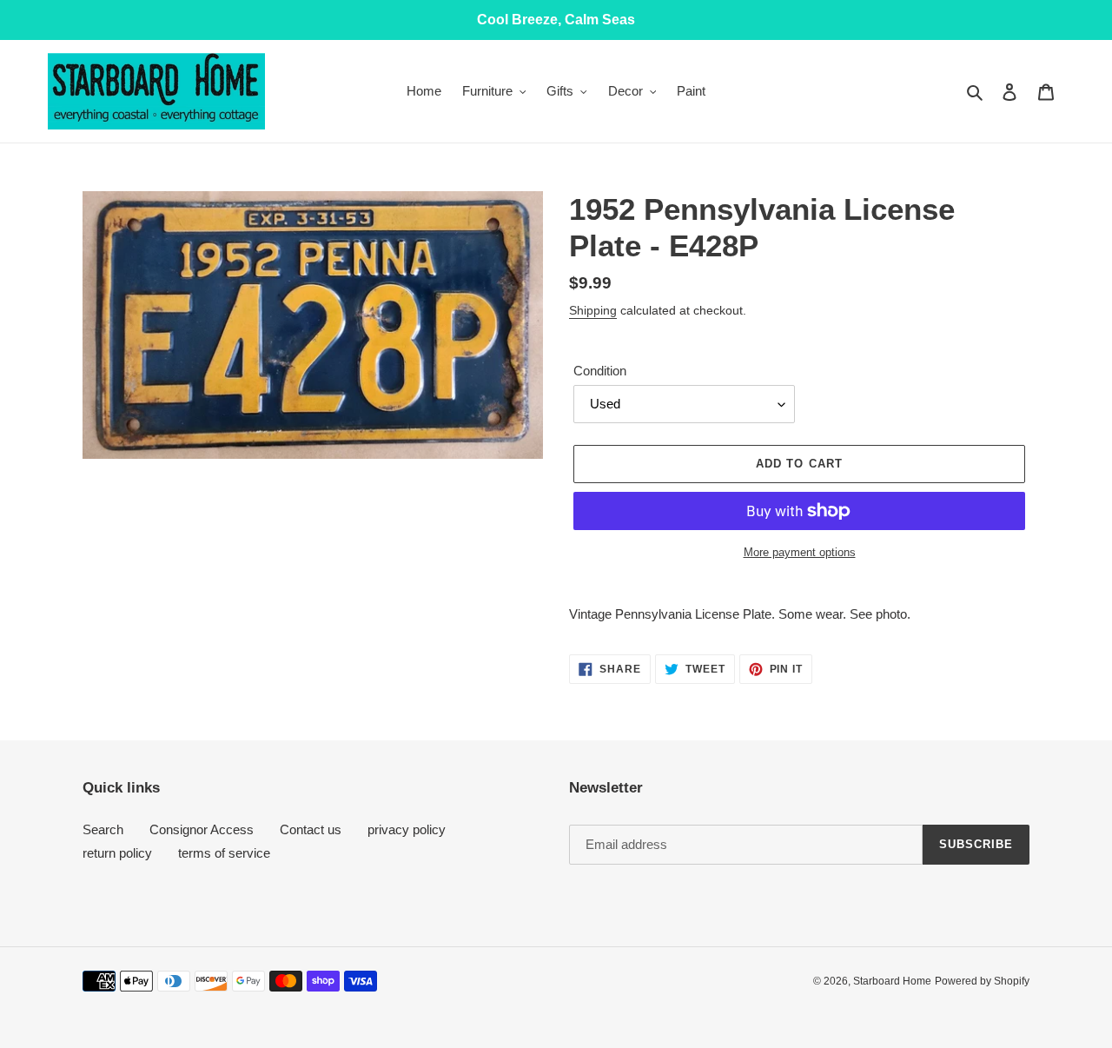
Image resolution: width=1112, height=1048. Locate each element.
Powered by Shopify (982, 981)
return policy (117, 853)
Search (103, 829)
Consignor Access (201, 829)
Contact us (310, 829)
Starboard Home (892, 981)
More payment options (800, 552)
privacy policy (406, 829)
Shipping (593, 310)
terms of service (224, 853)
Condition (599, 370)
